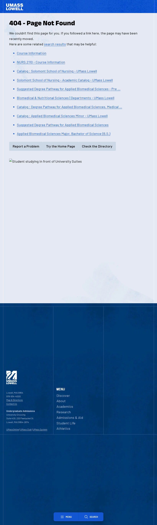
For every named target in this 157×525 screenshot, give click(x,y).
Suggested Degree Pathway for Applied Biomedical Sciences (63, 125)
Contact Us (11, 403)
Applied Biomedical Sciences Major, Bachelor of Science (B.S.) (63, 133)
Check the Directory (97, 146)
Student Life (65, 423)
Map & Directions (14, 400)
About (61, 401)
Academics (64, 406)
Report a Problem (26, 146)
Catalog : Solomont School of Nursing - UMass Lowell (57, 71)
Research (63, 412)
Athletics (63, 428)
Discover (63, 395)
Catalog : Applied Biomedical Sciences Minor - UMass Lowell (62, 116)
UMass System (40, 429)
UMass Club (26, 429)
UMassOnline (12, 429)
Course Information (31, 53)
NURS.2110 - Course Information (41, 62)
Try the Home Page (60, 146)
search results (55, 44)
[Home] (11, 383)
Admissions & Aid (69, 417)
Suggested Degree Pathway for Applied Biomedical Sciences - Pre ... (68, 89)
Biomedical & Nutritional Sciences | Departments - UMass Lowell (65, 98)
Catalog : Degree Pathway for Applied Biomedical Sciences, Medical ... (69, 107)
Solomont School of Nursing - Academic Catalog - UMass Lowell (65, 80)
